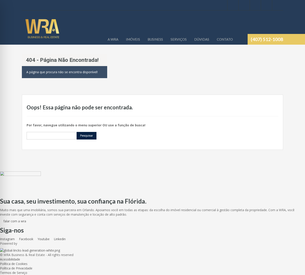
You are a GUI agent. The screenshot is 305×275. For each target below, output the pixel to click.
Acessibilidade (10, 259)
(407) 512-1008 (267, 39)
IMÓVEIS (133, 39)
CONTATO (225, 39)
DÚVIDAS (201, 39)
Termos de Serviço (13, 273)
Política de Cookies (13, 264)
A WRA (113, 39)
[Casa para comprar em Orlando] (42, 31)
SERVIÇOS (179, 39)
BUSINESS (155, 39)
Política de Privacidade (16, 268)
